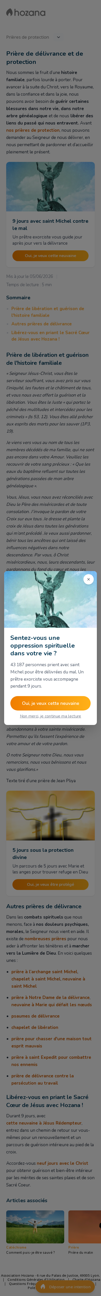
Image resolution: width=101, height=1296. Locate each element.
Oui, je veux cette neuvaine (50, 703)
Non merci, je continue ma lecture (50, 716)
